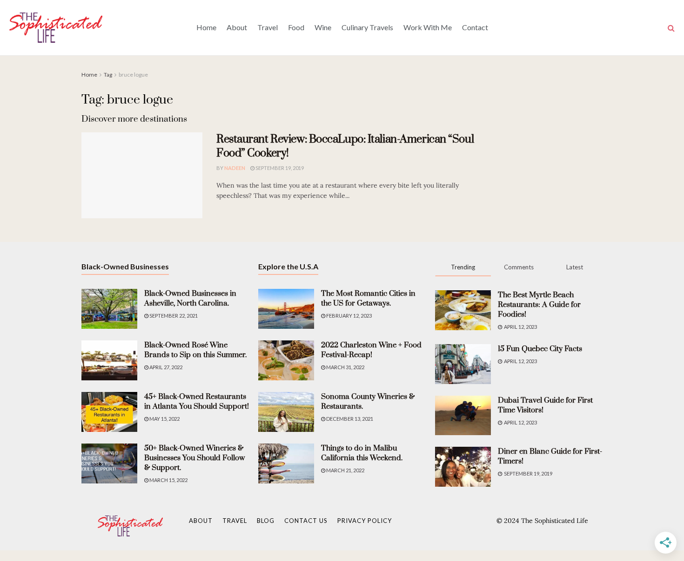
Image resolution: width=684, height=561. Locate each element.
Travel (267, 27)
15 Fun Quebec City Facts (540, 348)
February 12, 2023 (348, 316)
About (237, 27)
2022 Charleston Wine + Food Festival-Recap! (371, 349)
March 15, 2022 (168, 480)
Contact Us (306, 520)
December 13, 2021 (349, 419)
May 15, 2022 (164, 419)
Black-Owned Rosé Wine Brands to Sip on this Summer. (195, 349)
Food (296, 27)
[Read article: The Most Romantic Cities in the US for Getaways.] (286, 309)
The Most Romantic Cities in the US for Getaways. (368, 298)
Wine (323, 27)
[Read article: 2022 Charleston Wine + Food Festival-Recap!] (286, 360)
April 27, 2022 (165, 367)
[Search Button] (671, 27)
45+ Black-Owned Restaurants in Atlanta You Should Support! (196, 401)
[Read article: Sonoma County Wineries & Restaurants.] (286, 412)
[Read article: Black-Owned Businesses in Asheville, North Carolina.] (109, 309)
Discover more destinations (134, 119)
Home (206, 27)
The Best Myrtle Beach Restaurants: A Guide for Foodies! (539, 304)
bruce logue (133, 74)
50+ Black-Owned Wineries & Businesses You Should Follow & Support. (194, 458)
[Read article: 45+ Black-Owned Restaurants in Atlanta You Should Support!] (109, 412)
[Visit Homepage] (55, 27)
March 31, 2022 (344, 367)
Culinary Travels (367, 27)
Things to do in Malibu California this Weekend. (361, 453)
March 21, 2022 (344, 470)
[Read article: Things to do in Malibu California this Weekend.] (286, 463)
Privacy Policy (364, 520)
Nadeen (234, 168)
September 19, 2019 (279, 168)
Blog (266, 520)
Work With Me (427, 27)
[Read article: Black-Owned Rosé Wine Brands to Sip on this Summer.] (109, 360)
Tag (108, 74)
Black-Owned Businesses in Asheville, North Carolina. (190, 298)
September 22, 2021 (173, 316)
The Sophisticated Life (554, 520)
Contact (475, 27)
